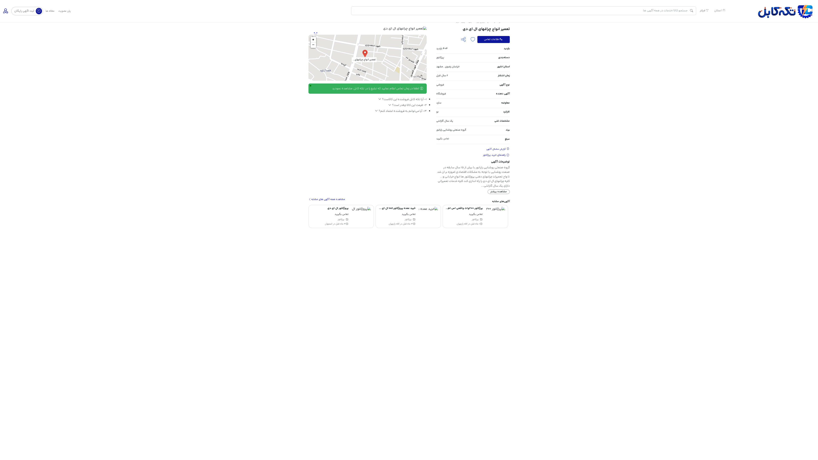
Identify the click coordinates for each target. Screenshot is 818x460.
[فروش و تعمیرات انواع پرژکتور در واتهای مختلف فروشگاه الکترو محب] (361, 216)
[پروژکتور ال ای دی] (428, 216)
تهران (329, 224)
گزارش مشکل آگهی (496, 149)
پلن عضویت (64, 11)
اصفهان (395, 224)
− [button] (313, 45)
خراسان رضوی (452, 67)
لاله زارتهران (461, 224)
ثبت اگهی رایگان (24, 11)
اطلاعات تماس (492, 39)
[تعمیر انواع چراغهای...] (365, 53)
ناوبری (416, 76)
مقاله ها (50, 11)
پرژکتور (440, 58)
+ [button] (313, 39)
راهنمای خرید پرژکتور (494, 155)
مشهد (439, 67)
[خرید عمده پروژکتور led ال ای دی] (495, 216)
